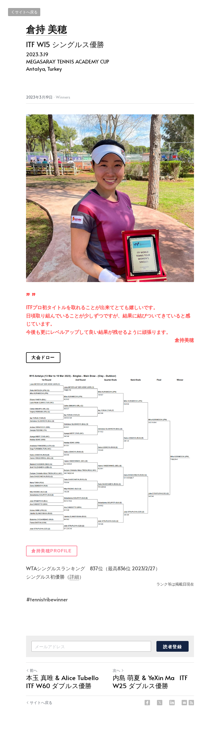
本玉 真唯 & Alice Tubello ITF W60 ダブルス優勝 (64, 682)
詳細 (74, 576)
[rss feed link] (191, 702)
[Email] (184, 702)
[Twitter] (159, 702)
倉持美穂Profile (51, 551)
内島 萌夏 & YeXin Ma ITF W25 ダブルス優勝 (150, 682)
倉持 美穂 (46, 28)
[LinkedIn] (172, 702)
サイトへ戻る (26, 11)
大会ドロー (43, 357)
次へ (116, 670)
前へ (33, 670)
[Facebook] (147, 702)
